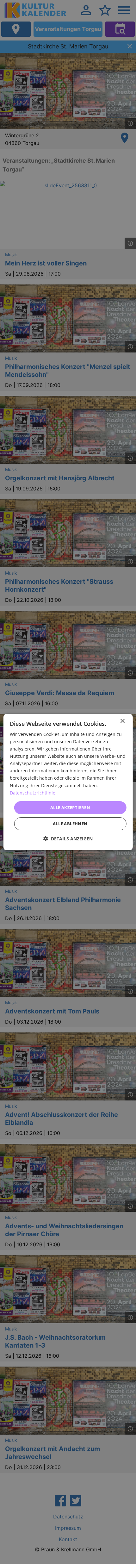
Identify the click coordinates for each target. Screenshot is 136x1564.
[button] (68, 838)
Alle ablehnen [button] (70, 823)
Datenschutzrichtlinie (32, 793)
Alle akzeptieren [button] (70, 807)
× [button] (122, 721)
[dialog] (68, 782)
